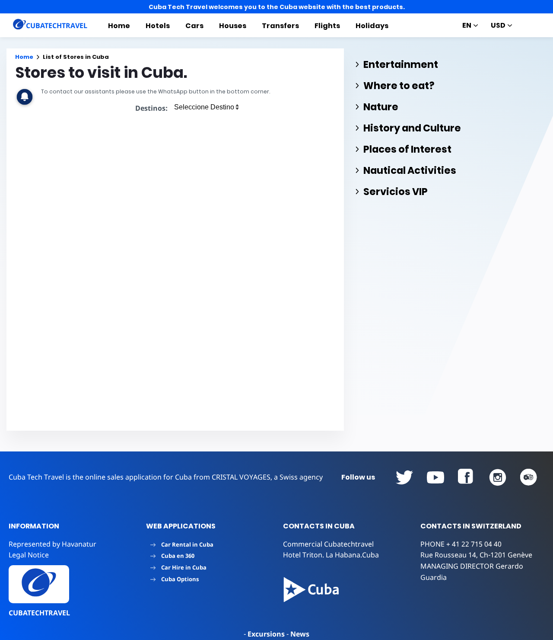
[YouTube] (404, 477)
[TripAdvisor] (528, 477)
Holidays (372, 26)
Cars (194, 26)
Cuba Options (180, 579)
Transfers (280, 26)
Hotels (158, 26)
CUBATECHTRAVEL (39, 613)
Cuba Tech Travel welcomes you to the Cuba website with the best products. (277, 7)
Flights (327, 26)
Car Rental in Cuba (187, 544)
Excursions (266, 634)
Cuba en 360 (177, 556)
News (299, 634)
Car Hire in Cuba (184, 567)
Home (119, 26)
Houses (232, 26)
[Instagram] (497, 477)
